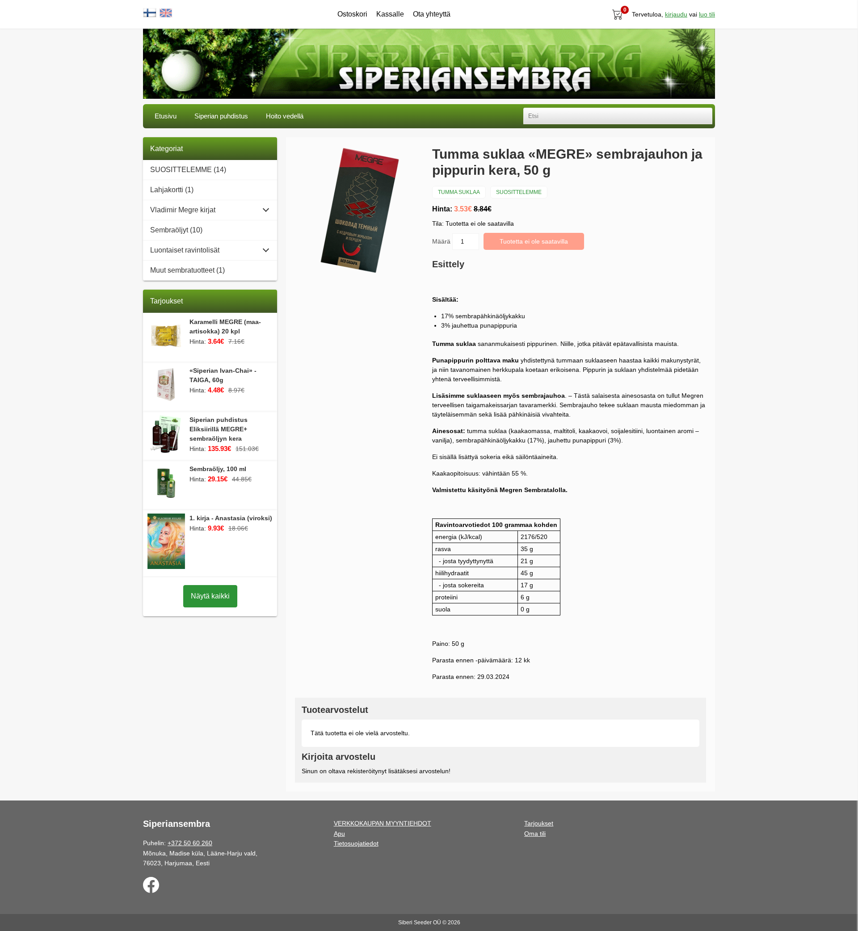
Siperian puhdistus (221, 116)
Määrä (442, 241)
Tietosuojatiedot (356, 843)
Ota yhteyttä (431, 14)
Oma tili (535, 833)
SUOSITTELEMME (519, 192)
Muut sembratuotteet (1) (187, 270)
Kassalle (390, 14)
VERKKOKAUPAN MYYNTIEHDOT (382, 823)
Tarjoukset (538, 823)
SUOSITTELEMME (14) (188, 169)
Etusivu (166, 116)
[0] (617, 14)
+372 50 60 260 (190, 843)
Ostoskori (352, 14)
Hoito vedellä (284, 116)
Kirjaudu (676, 14)
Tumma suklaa (459, 192)
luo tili (707, 14)
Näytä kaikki (210, 596)
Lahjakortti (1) (171, 190)
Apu (339, 833)
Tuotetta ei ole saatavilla (534, 241)
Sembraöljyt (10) (176, 230)
